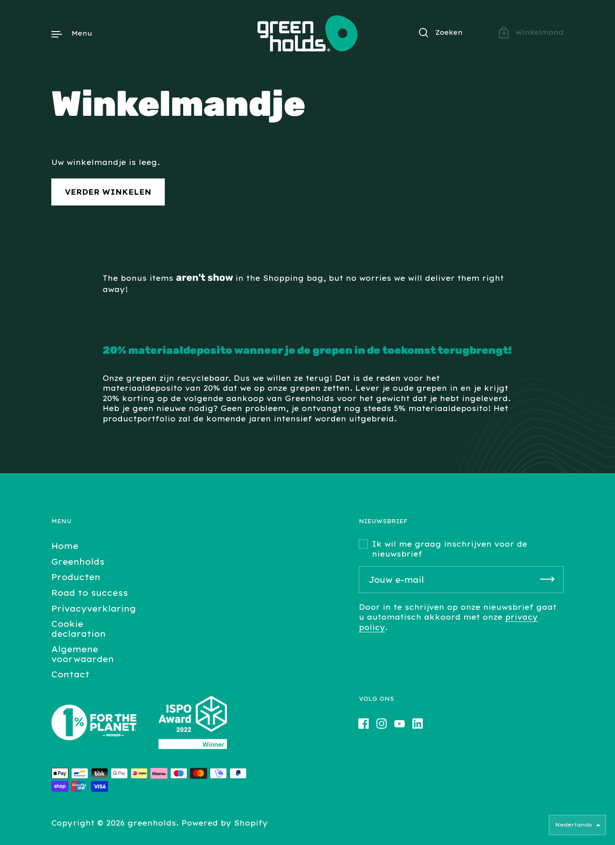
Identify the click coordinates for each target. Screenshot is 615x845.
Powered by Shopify (224, 822)
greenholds (151, 822)
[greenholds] (307, 33)
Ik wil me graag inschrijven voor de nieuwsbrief (449, 548)
